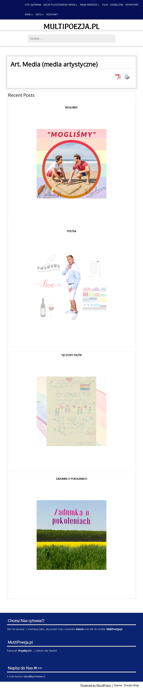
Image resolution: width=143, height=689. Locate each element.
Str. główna (33, 4)
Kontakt (52, 14)
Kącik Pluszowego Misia (59, 4)
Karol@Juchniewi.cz (34, 676)
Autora (80, 629)
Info (39, 14)
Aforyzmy (131, 4)
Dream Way (131, 685)
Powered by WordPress (95, 685)
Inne (28, 14)
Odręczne (116, 4)
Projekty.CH (24, 650)
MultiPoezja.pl (71, 26)
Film (105, 4)
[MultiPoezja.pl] (6, 4)
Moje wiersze (88, 4)
